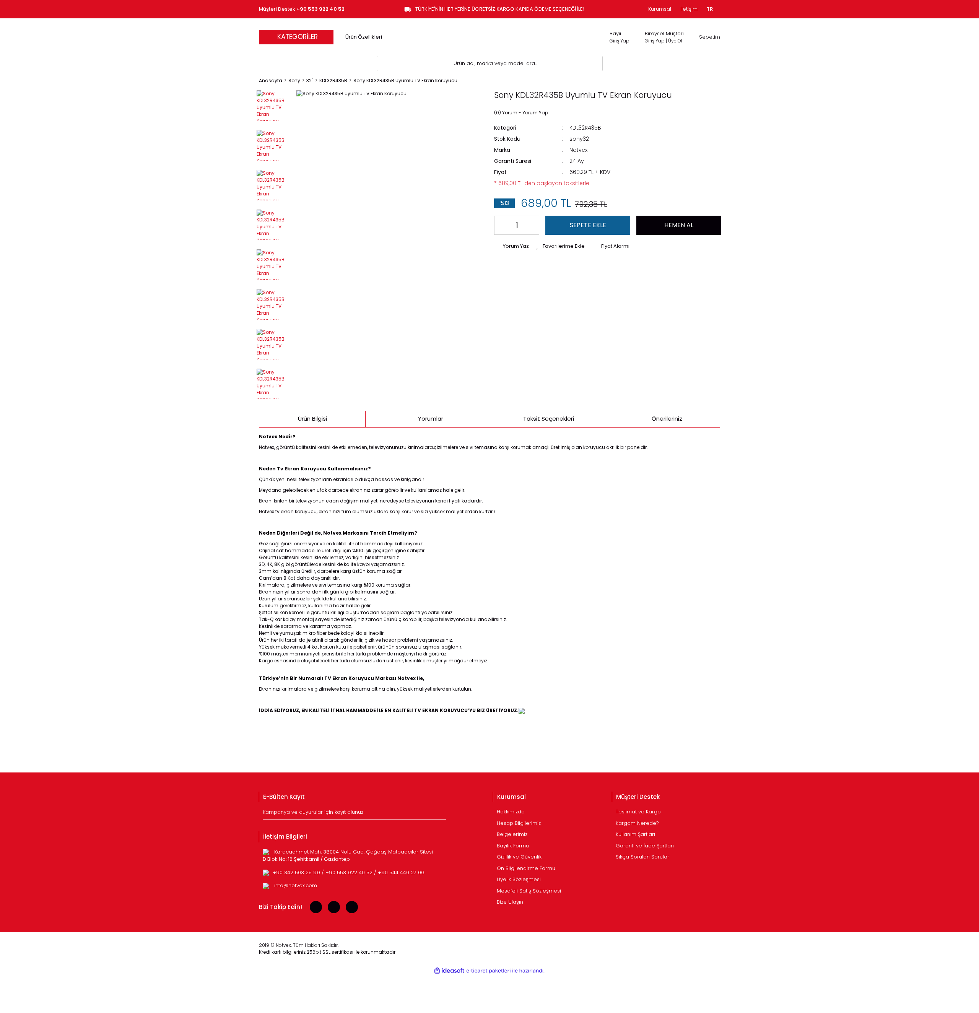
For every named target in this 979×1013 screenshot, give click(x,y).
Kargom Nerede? (637, 823)
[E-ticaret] (488, 970)
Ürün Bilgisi (312, 419)
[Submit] (441, 814)
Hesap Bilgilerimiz (519, 823)
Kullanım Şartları (635, 834)
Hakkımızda (511, 811)
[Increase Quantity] (532, 225)
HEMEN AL (678, 225)
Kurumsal (659, 9)
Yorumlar (430, 419)
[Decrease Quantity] (501, 225)
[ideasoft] (449, 970)
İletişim (689, 9)
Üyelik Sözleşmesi (519, 879)
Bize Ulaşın (510, 902)
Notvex (578, 150)
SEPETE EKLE (588, 225)
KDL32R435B (585, 128)
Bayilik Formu (513, 845)
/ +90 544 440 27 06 (399, 872)
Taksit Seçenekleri (548, 419)
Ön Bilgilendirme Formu (526, 868)
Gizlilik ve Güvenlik (519, 856)
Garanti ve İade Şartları (645, 845)
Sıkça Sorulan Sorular (642, 856)
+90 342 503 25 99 (297, 872)
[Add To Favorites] (561, 246)
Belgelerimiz (512, 834)
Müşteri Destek (302, 9)
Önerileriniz (667, 419)
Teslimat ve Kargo (638, 811)
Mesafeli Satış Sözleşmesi (529, 890)
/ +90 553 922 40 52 (348, 872)
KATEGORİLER (297, 36)
